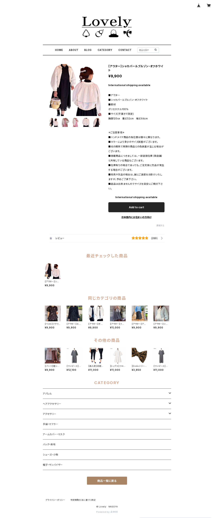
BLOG (87, 50)
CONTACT (125, 50)
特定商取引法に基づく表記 (83, 500)
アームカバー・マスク (54, 434)
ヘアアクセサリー (52, 403)
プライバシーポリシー (55, 500)
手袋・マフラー (50, 424)
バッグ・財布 (49, 444)
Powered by (103, 512)
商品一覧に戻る (107, 480)
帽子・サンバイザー (53, 464)
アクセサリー (49, 413)
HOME (59, 50)
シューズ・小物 (50, 454)
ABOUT (73, 50)
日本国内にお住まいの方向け (136, 217)
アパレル (47, 393)
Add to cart (136, 207)
